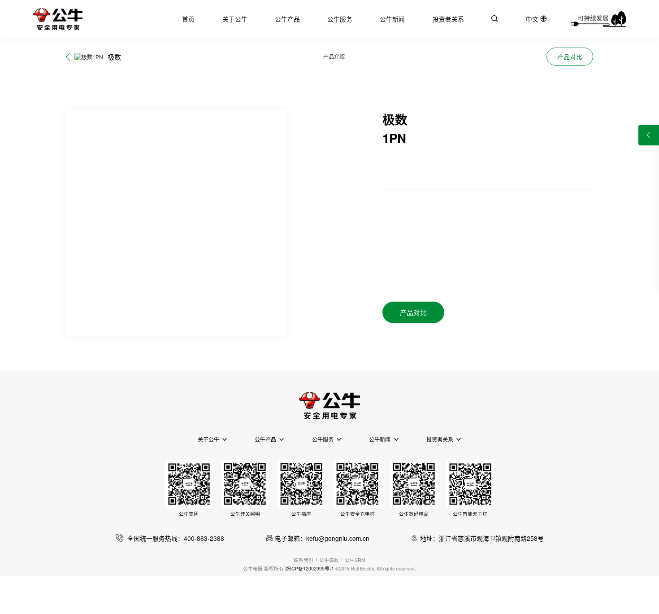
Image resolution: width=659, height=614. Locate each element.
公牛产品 (287, 18)
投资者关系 (448, 18)
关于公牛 (234, 18)
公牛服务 (339, 18)
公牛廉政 (329, 560)
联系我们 (303, 560)
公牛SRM (355, 560)
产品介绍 (334, 56)
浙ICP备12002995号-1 (309, 568)
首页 (188, 18)
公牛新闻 (392, 18)
